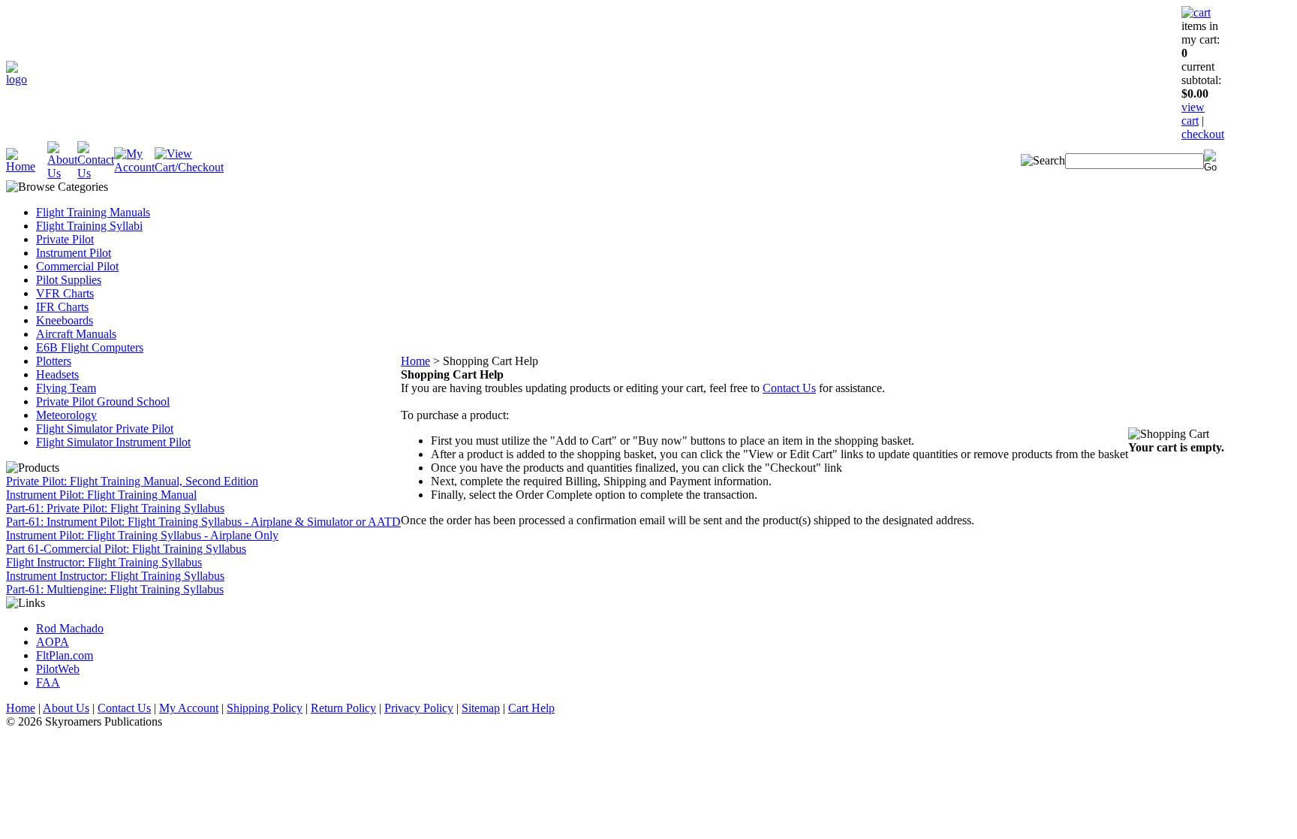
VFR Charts (65, 293)
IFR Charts (62, 306)
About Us (66, 708)
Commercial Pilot (77, 266)
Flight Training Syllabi (89, 225)
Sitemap (481, 708)
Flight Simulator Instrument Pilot (113, 442)
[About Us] (62, 173)
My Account (188, 708)
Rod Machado (70, 628)
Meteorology (66, 415)
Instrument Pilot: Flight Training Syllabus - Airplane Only (142, 535)
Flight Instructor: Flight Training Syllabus (104, 562)
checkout (1202, 134)
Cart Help (531, 708)
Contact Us (789, 388)
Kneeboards (64, 320)
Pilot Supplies (68, 279)
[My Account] (134, 167)
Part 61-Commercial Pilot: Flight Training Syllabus (126, 548)
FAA (48, 682)
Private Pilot (65, 239)
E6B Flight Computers (89, 347)
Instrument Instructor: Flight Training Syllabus (115, 575)
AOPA (52, 641)
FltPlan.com (64, 655)
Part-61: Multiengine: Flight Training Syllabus (115, 589)
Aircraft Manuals (76, 333)
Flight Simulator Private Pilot (104, 428)
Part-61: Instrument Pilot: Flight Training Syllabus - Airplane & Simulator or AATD (203, 521)
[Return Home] (16, 79)
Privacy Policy (418, 708)
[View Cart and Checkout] (189, 167)
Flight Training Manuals (93, 212)
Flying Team (66, 388)
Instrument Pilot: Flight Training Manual (101, 494)
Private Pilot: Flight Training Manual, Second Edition (132, 481)
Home (415, 361)
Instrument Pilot (73, 252)
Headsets (57, 374)
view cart (1193, 114)
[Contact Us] (95, 173)
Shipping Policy (264, 708)
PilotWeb (58, 668)
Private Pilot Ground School (103, 401)
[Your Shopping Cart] (1196, 12)
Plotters (53, 361)
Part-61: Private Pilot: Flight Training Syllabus (115, 508)
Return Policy (343, 708)
